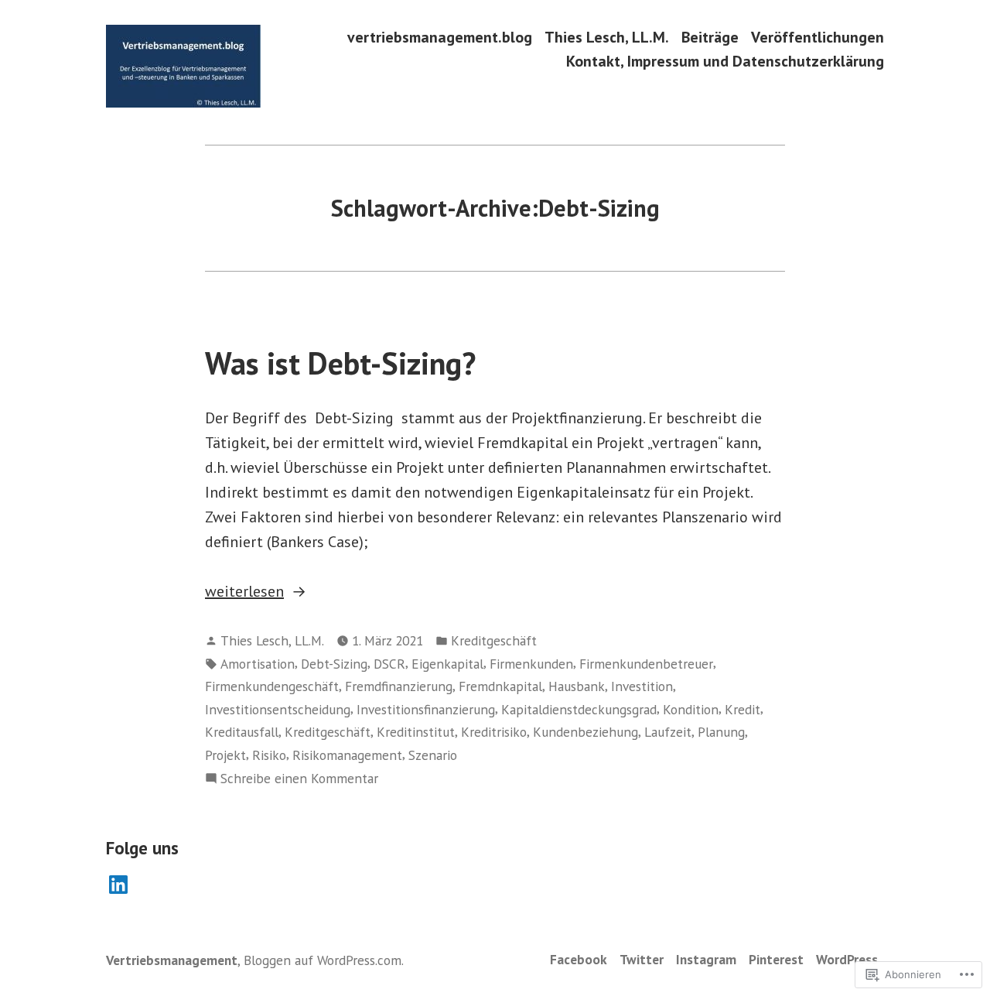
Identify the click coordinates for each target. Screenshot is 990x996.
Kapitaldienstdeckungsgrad (579, 709)
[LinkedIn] (118, 884)
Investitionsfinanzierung (426, 709)
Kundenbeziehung (585, 732)
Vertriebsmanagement (171, 960)
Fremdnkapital (500, 686)
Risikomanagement (347, 755)
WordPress (847, 959)
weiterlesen (244, 592)
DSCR (389, 664)
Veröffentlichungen (817, 37)
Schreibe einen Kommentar (299, 778)
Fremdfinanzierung (398, 686)
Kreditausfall (241, 732)
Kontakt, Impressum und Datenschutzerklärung (725, 61)
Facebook (578, 959)
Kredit (742, 709)
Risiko (269, 755)
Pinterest (776, 959)
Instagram (706, 959)
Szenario (432, 755)
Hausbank (576, 686)
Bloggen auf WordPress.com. (324, 960)
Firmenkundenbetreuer (646, 664)
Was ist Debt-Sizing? (340, 363)
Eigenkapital (447, 664)
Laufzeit (667, 732)
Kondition (691, 709)
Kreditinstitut (416, 732)
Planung (721, 732)
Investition (642, 686)
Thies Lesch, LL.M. (606, 37)
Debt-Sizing (334, 664)
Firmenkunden (531, 664)
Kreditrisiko (494, 732)
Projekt (225, 755)
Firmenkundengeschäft (272, 686)
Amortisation (257, 664)
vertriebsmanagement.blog (439, 37)
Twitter (642, 959)
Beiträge (710, 37)
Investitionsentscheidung (277, 709)
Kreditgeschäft (494, 640)
